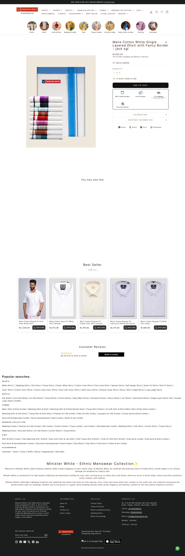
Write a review (111, 354)
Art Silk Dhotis (36, 398)
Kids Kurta (102, 443)
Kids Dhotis (79, 443)
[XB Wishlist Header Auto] (162, 12)
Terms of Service (97, 506)
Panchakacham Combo (107, 426)
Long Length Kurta (153, 390)
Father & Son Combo (74, 418)
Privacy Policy (96, 503)
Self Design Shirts (134, 385)
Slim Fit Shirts (166, 385)
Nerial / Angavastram (44, 452)
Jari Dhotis (126, 398)
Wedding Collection (121, 10)
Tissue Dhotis (51, 398)
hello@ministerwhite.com (138, 516)
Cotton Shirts (151, 426)
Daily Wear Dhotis (81, 398)
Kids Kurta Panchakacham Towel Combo (54, 443)
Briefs (30, 452)
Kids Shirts (91, 443)
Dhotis (69, 10)
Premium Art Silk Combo (65, 414)
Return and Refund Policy (100, 510)
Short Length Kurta (135, 390)
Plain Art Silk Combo (86, 414)
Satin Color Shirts (89, 390)
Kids (139, 10)
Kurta (122, 390)
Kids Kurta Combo (135, 439)
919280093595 (136, 512)
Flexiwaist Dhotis (98, 398)
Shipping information (140, 120)
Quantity (118, 69)
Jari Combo (89, 426)
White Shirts (7, 385)
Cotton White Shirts (64, 385)
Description (140, 115)
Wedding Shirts (23, 385)
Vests (15, 452)
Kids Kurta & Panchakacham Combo (18, 443)
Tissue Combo (76, 426)
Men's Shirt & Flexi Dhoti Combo (140, 409)
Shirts (45, 10)
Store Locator (108, 14)
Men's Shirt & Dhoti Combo (14, 409)
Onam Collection (86, 10)
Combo (103, 10)
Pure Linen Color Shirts (69, 390)
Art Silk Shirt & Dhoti (115, 409)
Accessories (75, 14)
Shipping (126, 57)
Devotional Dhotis (141, 398)
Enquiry (122, 14)
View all (92, 270)
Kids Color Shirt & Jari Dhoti (62, 439)
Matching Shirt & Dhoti (38, 409)
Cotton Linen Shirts (84, 385)
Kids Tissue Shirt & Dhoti (88, 439)
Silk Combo (48, 426)
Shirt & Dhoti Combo (11, 439)
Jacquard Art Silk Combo (109, 414)
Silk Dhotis (7, 398)
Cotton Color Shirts (23, 390)
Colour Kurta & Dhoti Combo (135, 414)
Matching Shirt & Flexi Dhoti (14, 414)
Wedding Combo (9, 426)
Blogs (62, 506)
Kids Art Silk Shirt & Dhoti (113, 439)
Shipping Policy (97, 513)
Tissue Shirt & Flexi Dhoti (40, 414)
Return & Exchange (98, 516)
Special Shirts (118, 385)
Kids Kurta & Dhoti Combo (157, 439)
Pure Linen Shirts (102, 385)
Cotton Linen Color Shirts (45, 390)
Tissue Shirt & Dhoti (95, 409)
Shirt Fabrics (48, 14)
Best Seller (91, 14)
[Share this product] (166, 42)
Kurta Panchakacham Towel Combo (47, 418)
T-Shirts (62, 14)
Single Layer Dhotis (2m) (162, 398)
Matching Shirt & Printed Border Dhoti (67, 409)
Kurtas (57, 10)
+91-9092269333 (134, 508)
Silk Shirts (36, 385)
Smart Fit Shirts (151, 385)
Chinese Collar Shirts (108, 390)
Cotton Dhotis (65, 398)
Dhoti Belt (59, 452)
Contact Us (64, 510)
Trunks (23, 452)
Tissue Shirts (48, 385)
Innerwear (6, 452)
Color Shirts (7, 390)
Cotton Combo (61, 426)
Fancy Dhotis (114, 398)
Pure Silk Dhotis (21, 398)
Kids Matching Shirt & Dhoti (35, 439)
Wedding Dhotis (9, 431)
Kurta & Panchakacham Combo (16, 418)
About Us (63, 503)
